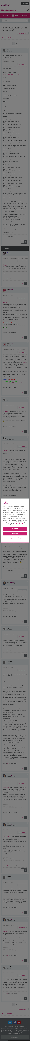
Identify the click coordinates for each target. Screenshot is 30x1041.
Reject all (15, 533)
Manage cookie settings (15, 538)
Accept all (15, 528)
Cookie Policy (20, 524)
